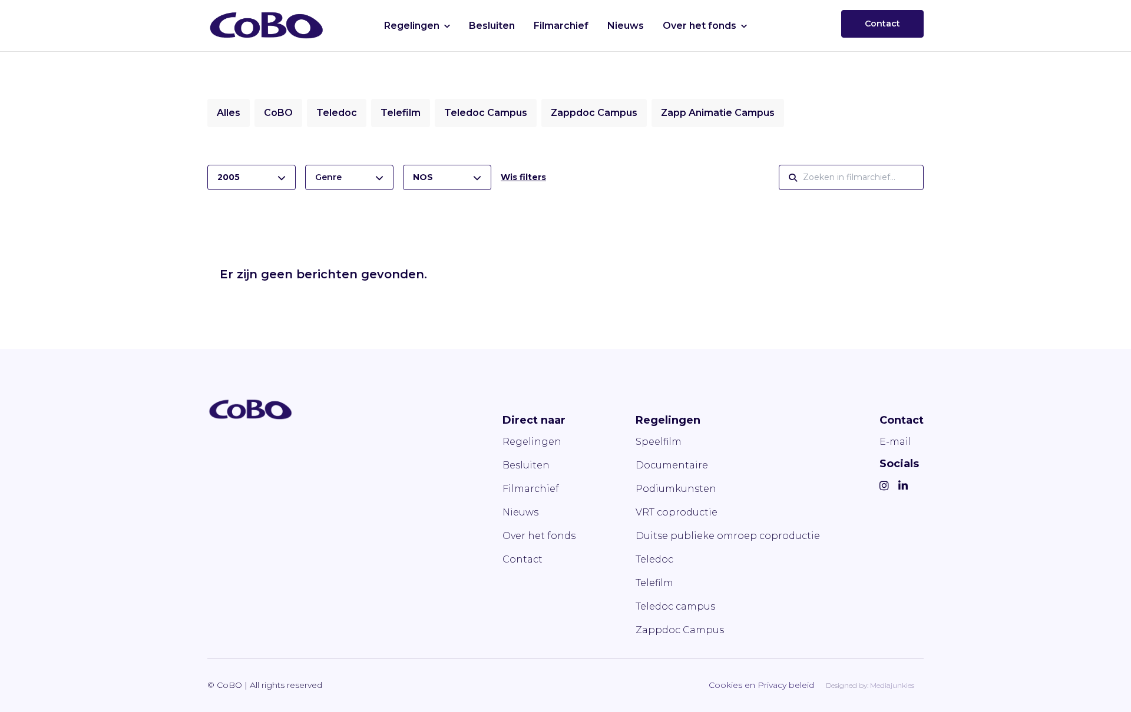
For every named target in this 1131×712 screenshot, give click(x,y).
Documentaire (672, 465)
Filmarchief (561, 25)
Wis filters (523, 177)
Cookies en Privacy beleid (761, 685)
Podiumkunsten (676, 488)
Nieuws (625, 25)
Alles (228, 112)
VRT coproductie (676, 512)
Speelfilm (659, 441)
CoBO (278, 112)
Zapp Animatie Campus (718, 112)
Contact (882, 23)
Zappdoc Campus (594, 112)
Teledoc (336, 112)
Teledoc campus (675, 606)
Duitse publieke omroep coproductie (728, 535)
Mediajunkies (892, 685)
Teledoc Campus (485, 112)
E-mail (895, 441)
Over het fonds (699, 25)
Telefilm (401, 112)
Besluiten (492, 25)
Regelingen (411, 25)
